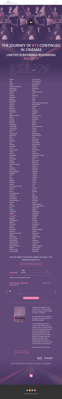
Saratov (34, 132)
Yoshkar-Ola (35, 242)
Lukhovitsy (12, 215)
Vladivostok (35, 211)
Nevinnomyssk (13, 238)
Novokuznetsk (36, 79)
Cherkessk (12, 130)
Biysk (10, 114)
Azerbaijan (20, 65)
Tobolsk (34, 177)
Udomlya (34, 191)
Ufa (33, 193)
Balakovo (12, 99)
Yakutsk (34, 231)
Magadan (12, 218)
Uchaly (34, 190)
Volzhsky (34, 220)
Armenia (11, 65)
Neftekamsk (12, 237)
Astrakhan (12, 97)
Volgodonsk (35, 213)
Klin (10, 177)
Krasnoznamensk (14, 200)
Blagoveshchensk (14, 115)
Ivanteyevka (12, 155)
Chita (10, 132)
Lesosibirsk (12, 211)
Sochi (33, 159)
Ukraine (38, 72)
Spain (39, 70)
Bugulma (12, 121)
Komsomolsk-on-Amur (15, 186)
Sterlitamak (35, 164)
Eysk (10, 142)
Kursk (11, 204)
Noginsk (11, 247)
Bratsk (11, 117)
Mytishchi (12, 231)
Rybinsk (34, 123)
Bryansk (11, 119)
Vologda (34, 217)
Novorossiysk (36, 83)
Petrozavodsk (36, 104)
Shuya (34, 152)
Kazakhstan (44, 66)
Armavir (11, 92)
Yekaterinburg (36, 237)
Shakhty (34, 146)
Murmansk (12, 229)
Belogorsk (12, 110)
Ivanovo (11, 153)
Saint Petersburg (37, 126)
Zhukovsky (35, 251)
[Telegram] (32, 390)
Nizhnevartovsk (13, 242)
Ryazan (34, 121)
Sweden (46, 70)
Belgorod (12, 108)
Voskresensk (35, 224)
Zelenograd (35, 249)
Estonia (41, 65)
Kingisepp (12, 173)
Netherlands (44, 68)
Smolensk (35, 157)
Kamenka (12, 162)
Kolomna (12, 182)
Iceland (37, 66)
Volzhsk (34, 218)
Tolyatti (34, 179)
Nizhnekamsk (13, 240)
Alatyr (11, 83)
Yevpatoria (35, 240)
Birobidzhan (12, 112)
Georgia (11, 66)
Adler (10, 81)
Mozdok (11, 228)
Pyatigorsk (35, 112)
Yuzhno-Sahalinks (37, 246)
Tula (33, 184)
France (48, 65)
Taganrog (35, 171)
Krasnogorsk (13, 197)
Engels (11, 139)
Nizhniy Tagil (13, 244)
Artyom (11, 94)
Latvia (20, 68)
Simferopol (35, 153)
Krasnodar (12, 195)
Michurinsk (12, 224)
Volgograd (35, 215)
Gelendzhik (12, 146)
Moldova (35, 68)
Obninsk (34, 86)
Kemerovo (12, 168)
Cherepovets (13, 128)
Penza (34, 99)
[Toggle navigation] (56, 2)
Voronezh (35, 222)
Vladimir (34, 209)
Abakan (11, 79)
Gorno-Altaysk (13, 150)
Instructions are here (31, 264)
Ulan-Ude (35, 197)
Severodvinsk (36, 142)
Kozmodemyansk (14, 193)
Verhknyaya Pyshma (38, 206)
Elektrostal (12, 135)
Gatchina (11, 144)
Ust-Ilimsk (35, 200)
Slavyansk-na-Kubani (38, 155)
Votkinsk (34, 226)
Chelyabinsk (12, 126)
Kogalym (11, 180)
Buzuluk (11, 123)
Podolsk (34, 106)
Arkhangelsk (13, 90)
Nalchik (11, 235)
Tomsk (34, 180)
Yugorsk (34, 244)
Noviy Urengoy (13, 249)
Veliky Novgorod (37, 204)
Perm (33, 101)
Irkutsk (11, 152)
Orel (33, 94)
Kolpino (11, 184)
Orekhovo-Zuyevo (37, 92)
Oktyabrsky (35, 88)
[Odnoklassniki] (30, 390)
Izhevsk (11, 157)
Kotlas (11, 190)
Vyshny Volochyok (37, 229)
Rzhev (34, 124)
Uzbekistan (12, 74)
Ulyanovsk (35, 199)
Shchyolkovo (35, 150)
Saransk (34, 130)
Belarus (28, 65)
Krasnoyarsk (13, 199)
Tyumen (34, 188)
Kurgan (11, 202)
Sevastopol (35, 141)
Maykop (11, 222)
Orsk (33, 97)
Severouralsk (36, 144)
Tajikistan (19, 72)
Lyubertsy (12, 217)
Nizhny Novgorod (14, 246)
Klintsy (11, 179)
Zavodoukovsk (36, 247)
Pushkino (35, 110)
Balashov (12, 103)
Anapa (11, 85)
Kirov (10, 175)
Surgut (34, 166)
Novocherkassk (13, 251)
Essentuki (12, 141)
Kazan (11, 166)
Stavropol (35, 162)
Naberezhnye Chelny (15, 233)
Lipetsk (11, 213)
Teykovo (34, 175)
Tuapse (34, 182)
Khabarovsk (12, 170)
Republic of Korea (24, 70)
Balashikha (12, 101)
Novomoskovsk (36, 81)
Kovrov (11, 191)
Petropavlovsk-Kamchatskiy (40, 103)
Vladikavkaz (35, 208)
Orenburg (35, 95)
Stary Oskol (35, 161)
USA (44, 72)
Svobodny (35, 168)
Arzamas (11, 95)
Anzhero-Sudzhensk (15, 86)
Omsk (33, 90)
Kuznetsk (12, 206)
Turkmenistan (29, 72)
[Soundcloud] (35, 390)
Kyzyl (10, 208)
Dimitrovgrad (13, 133)
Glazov (11, 148)
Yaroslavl (34, 235)
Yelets (34, 238)
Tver (33, 186)
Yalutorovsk (35, 233)
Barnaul (11, 104)
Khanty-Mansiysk (14, 171)
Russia (33, 70)
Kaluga (11, 161)
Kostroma (12, 188)
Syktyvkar (35, 170)
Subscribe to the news (31, 298)
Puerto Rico (12, 70)
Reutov (34, 114)
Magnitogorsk (13, 220)
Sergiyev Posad (36, 135)
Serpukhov (35, 139)
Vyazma (34, 228)
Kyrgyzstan (12, 68)
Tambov (34, 173)
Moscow (11, 226)
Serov (33, 137)
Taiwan (11, 72)
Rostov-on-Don (36, 115)
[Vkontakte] (31, 375)
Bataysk (11, 106)
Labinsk (11, 209)
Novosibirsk (35, 85)
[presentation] (7, 292)
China (34, 65)
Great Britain (28, 66)
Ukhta (34, 195)
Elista (10, 137)
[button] (20, 294)
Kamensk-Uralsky (14, 164)
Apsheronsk (12, 88)
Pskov (34, 108)
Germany (19, 66)
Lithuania (27, 68)
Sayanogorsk (36, 133)
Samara (34, 128)
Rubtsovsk (35, 117)
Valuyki (34, 202)
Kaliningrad (12, 159)
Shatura (34, 148)
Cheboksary (12, 124)
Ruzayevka (35, 119)
